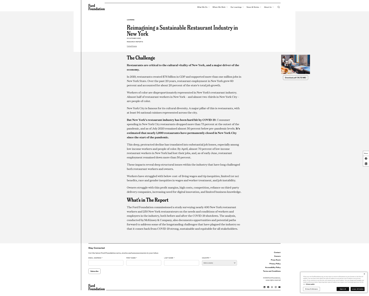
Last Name (169, 258)
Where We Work (219, 7)
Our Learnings (236, 7)
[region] (333, 282)
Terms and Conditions (272, 271)
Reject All (343, 289)
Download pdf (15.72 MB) (295, 78)
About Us (268, 7)
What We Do (202, 7)
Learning (130, 20)
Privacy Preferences (311, 289)
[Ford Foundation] (96, 7)
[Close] (364, 274)
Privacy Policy (275, 264)
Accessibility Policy (273, 267)
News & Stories (253, 7)
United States (132, 46)
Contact (277, 252)
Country (206, 258)
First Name (131, 258)
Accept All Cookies (358, 289)
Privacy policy (310, 284)
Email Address (95, 258)
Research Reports (135, 42)
